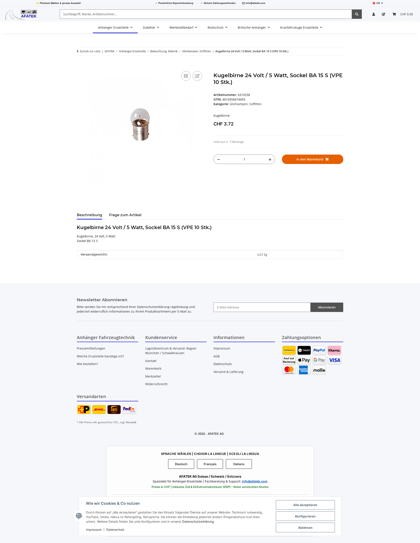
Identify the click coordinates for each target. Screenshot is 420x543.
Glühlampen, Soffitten (246, 104)
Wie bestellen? (87, 364)
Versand (131, 422)
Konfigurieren (305, 516)
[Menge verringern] (218, 159)
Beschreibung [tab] (89, 215)
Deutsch (181, 464)
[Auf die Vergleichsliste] (186, 76)
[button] (373, 14)
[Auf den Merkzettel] (197, 76)
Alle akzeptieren (305, 505)
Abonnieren (327, 307)
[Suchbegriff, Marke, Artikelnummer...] (357, 14)
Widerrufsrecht (156, 384)
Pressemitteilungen (91, 348)
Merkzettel (153, 376)
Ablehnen (305, 527)
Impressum (94, 529)
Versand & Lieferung (228, 372)
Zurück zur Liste (90, 51)
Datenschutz (115, 529)
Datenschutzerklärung (198, 521)
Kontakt (150, 361)
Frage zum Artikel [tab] (125, 215)
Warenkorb (153, 368)
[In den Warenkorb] (80, 65)
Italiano (239, 464)
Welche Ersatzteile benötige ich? (100, 356)
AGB (217, 356)
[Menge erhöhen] (270, 159)
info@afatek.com (255, 3)
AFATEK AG (216, 434)
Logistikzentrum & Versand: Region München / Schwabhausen (170, 350)
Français (210, 464)
